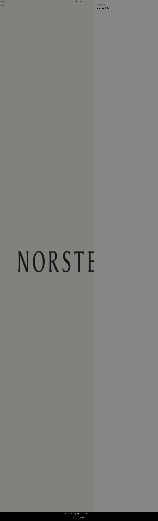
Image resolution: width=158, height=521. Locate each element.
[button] (79, 519)
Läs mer (89, 514)
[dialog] (79, 260)
